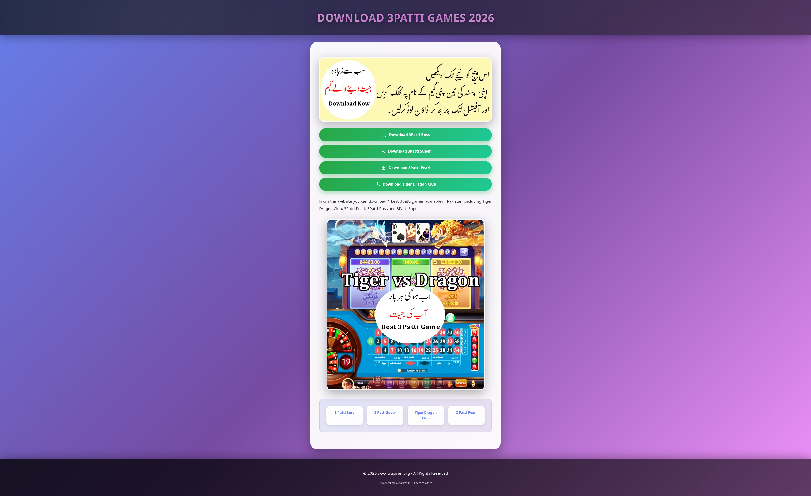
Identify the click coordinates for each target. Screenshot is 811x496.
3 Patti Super (385, 412)
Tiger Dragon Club (426, 415)
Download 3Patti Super (409, 151)
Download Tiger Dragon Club (409, 184)
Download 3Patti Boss (409, 134)
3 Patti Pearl (466, 412)
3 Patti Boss (344, 412)
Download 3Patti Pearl (409, 167)
